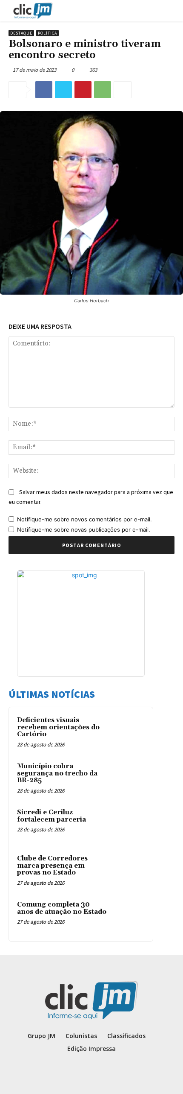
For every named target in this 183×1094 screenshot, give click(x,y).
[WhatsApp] (102, 89)
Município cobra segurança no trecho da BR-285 (57, 773)
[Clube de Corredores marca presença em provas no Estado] (128, 870)
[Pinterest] (83, 89)
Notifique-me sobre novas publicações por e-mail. (83, 529)
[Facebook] (43, 89)
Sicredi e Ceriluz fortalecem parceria (51, 816)
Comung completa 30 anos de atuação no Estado (61, 908)
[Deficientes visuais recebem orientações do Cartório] (128, 732)
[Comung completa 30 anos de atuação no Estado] (128, 916)
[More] (123, 89)
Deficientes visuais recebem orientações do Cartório (58, 727)
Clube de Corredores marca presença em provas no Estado (52, 865)
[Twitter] (63, 89)
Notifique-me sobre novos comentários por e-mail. (84, 519)
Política (47, 33)
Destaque (21, 33)
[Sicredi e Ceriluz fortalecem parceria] (128, 824)
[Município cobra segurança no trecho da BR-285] (128, 778)
